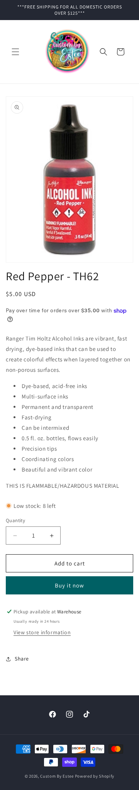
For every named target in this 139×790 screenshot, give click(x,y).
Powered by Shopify (95, 776)
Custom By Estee (57, 776)
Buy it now (69, 585)
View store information (42, 632)
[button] (15, 51)
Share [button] (22, 658)
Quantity (15, 520)
